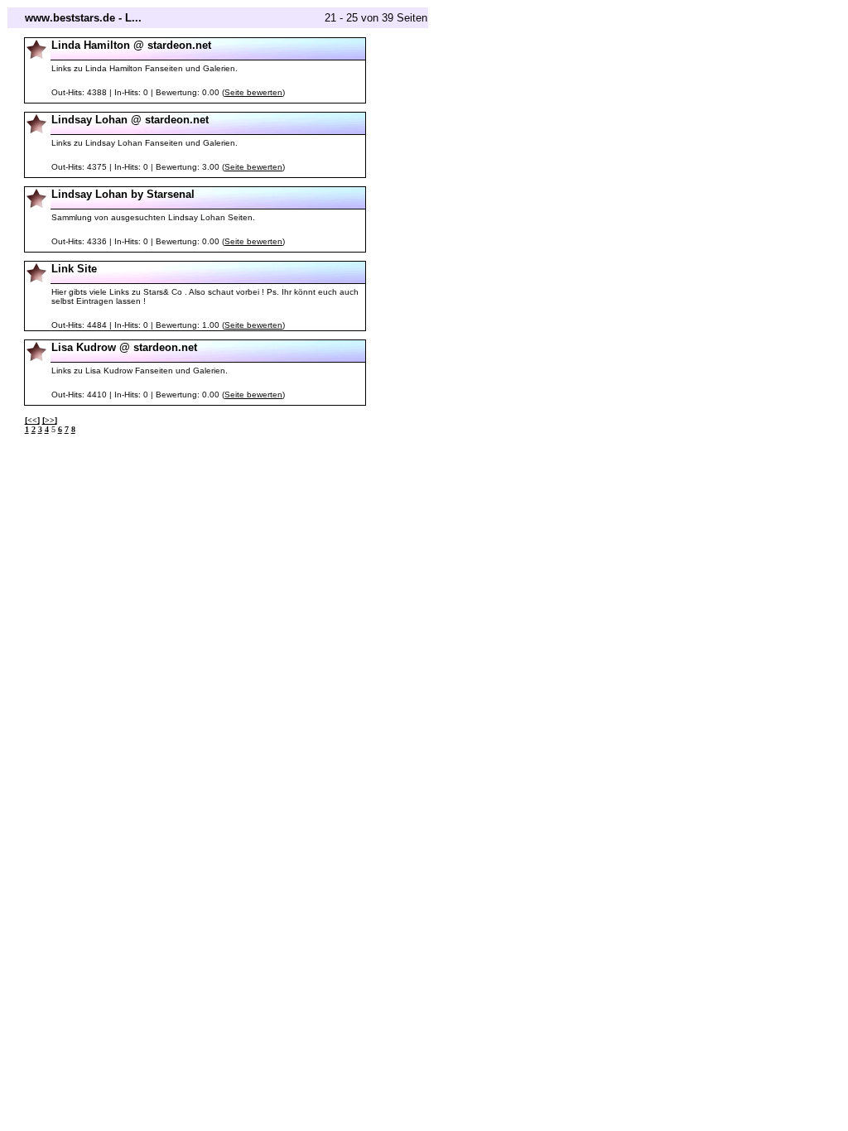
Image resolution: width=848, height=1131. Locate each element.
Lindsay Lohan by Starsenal (123, 194)
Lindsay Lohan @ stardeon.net (130, 119)
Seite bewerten (253, 92)
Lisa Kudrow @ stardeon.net (124, 347)
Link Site (74, 268)
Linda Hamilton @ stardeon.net (131, 45)
